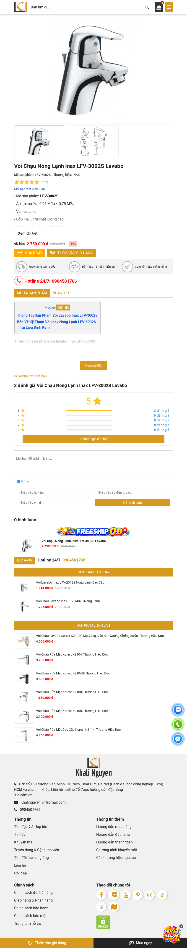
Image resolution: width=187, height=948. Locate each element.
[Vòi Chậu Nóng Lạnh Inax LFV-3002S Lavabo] (27, 546)
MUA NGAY (32, 253)
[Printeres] (138, 895)
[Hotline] (177, 727)
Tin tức (20, 834)
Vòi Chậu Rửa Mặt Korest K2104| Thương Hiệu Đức (72, 654)
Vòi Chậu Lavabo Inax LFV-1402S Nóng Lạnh (68, 601)
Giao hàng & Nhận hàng (33, 900)
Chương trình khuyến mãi (116, 850)
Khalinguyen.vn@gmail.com (43, 802)
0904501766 (29, 809)
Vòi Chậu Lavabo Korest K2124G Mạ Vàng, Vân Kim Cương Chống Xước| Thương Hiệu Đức (100, 636)
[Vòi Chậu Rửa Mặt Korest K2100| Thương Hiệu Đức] (24, 697)
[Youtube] (126, 895)
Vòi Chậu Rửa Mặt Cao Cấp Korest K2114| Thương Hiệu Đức (78, 729)
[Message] (177, 741)
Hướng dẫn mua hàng (114, 827)
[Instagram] (150, 895)
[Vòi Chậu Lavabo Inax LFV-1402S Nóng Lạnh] (24, 606)
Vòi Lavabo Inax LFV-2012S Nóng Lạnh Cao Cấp (70, 582)
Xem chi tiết (27, 233)
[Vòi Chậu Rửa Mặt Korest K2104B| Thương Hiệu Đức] (24, 678)
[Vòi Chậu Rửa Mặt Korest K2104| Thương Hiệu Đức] (24, 659)
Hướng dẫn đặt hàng (113, 834)
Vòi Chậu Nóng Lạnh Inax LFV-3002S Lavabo (74, 541)
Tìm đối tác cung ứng (31, 858)
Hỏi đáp (20, 873)
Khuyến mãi (23, 842)
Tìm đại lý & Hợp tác (30, 827)
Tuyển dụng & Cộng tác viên (36, 850)
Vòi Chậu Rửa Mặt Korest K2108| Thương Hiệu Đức (72, 711)
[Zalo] (114, 895)
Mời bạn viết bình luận (29, 189)
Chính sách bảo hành (31, 908)
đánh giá (161, 411)
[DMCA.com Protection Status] (134, 922)
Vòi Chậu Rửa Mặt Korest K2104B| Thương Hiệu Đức (73, 673)
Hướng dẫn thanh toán (114, 842)
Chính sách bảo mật (30, 916)
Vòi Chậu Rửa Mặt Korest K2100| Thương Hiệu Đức (72, 692)
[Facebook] (101, 895)
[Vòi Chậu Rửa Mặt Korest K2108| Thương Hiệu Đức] (24, 716)
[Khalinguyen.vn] (20, 7)
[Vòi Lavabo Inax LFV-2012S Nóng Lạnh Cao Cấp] (24, 587)
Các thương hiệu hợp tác (116, 858)
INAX (76, 175)
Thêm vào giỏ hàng (75, 253)
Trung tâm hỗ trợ (27, 923)
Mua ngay (143, 943)
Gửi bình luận (132, 503)
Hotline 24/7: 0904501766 (50, 281)
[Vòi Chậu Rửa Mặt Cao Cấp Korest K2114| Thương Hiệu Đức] (24, 735)
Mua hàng (24, 560)
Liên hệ (20, 865)
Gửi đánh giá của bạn (93, 439)
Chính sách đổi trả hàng (33, 892)
